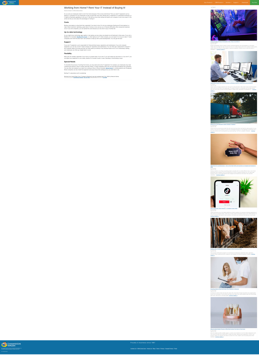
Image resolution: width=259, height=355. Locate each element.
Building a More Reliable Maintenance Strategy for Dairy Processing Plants (226, 248)
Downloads (245, 2)
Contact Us (133, 348)
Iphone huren (109, 68)
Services (228, 2)
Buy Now (254, 2)
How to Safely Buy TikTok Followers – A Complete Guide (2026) (224, 208)
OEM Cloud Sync (141, 348)
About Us (149, 348)
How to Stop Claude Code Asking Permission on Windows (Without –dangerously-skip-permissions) (232, 83)
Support (235, 2)
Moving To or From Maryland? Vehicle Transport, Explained (223, 124)
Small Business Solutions (78, 77)
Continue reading (221, 49)
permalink (105, 77)
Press (175, 348)
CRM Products (219, 2)
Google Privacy (169, 348)
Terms (157, 348)
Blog (154, 348)
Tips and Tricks (87, 77)
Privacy (162, 348)
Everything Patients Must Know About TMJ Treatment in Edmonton (225, 289)
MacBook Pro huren (82, 37)
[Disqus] (98, 98)
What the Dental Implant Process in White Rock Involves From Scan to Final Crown (228, 329)
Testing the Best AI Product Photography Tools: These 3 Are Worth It (225, 41)
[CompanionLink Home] (9, 2)
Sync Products (208, 2)
